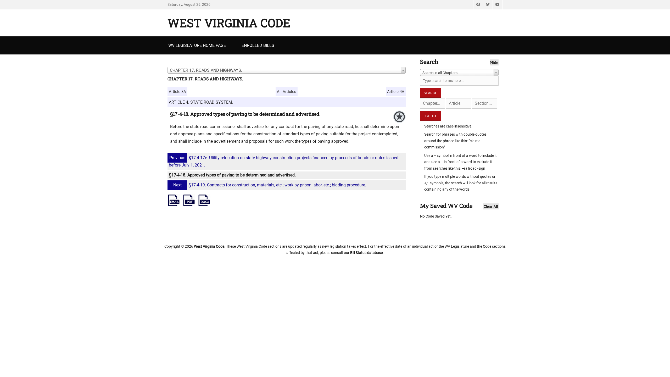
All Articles (286, 91)
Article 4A (395, 91)
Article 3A (177, 91)
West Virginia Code (229, 22)
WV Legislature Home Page (197, 45)
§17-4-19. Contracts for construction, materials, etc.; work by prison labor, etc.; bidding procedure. (269, 184)
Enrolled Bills (258, 45)
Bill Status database (366, 253)
